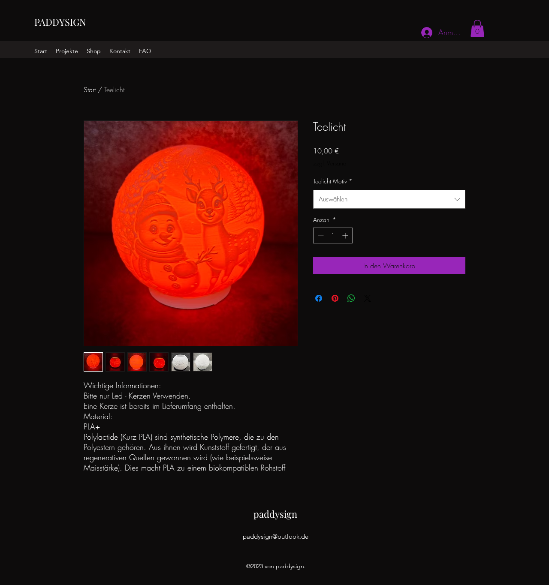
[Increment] (346, 235)
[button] (477, 28)
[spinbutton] (333, 235)
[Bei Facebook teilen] (319, 298)
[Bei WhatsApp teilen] (351, 298)
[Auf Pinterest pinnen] (335, 298)
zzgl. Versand (330, 163)
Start (90, 89)
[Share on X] (367, 298)
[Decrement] (319, 235)
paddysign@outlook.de (275, 536)
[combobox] (389, 199)
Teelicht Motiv (333, 181)
